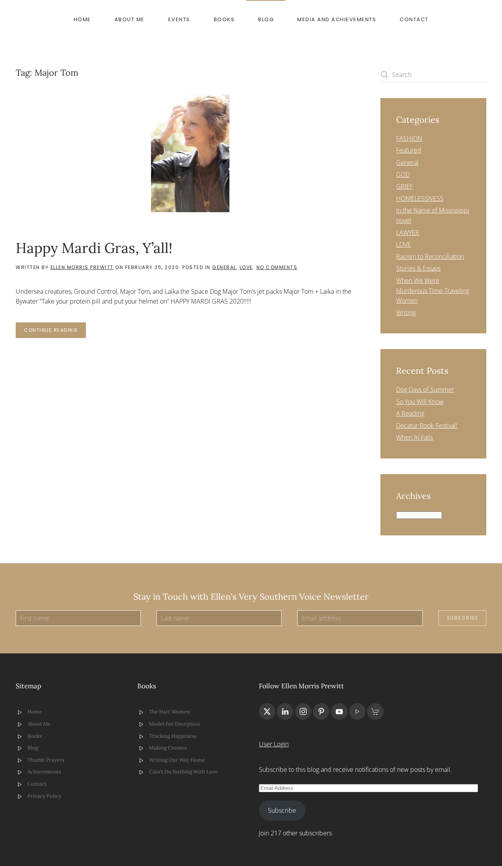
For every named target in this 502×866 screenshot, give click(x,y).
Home (82, 19)
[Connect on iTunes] (357, 711)
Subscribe (462, 618)
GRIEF (404, 186)
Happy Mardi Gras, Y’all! (94, 248)
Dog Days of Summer (425, 389)
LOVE (246, 267)
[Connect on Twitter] (267, 711)
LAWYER (407, 232)
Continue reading (51, 330)
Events (179, 19)
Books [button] (224, 19)
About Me (130, 19)
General (224, 267)
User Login (274, 744)
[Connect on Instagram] (303, 711)
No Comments (277, 267)
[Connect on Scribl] (375, 711)
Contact (414, 19)
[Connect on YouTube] (339, 711)
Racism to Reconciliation (430, 256)
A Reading (410, 413)
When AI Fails (414, 437)
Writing (406, 312)
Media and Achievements (336, 19)
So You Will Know (420, 401)
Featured (408, 150)
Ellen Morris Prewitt (82, 267)
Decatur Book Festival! (426, 425)
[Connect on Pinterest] (321, 711)
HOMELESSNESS (420, 198)
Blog (266, 19)
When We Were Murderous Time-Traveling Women (432, 290)
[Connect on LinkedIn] (285, 711)
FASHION (409, 138)
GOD (403, 174)
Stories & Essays (418, 268)
